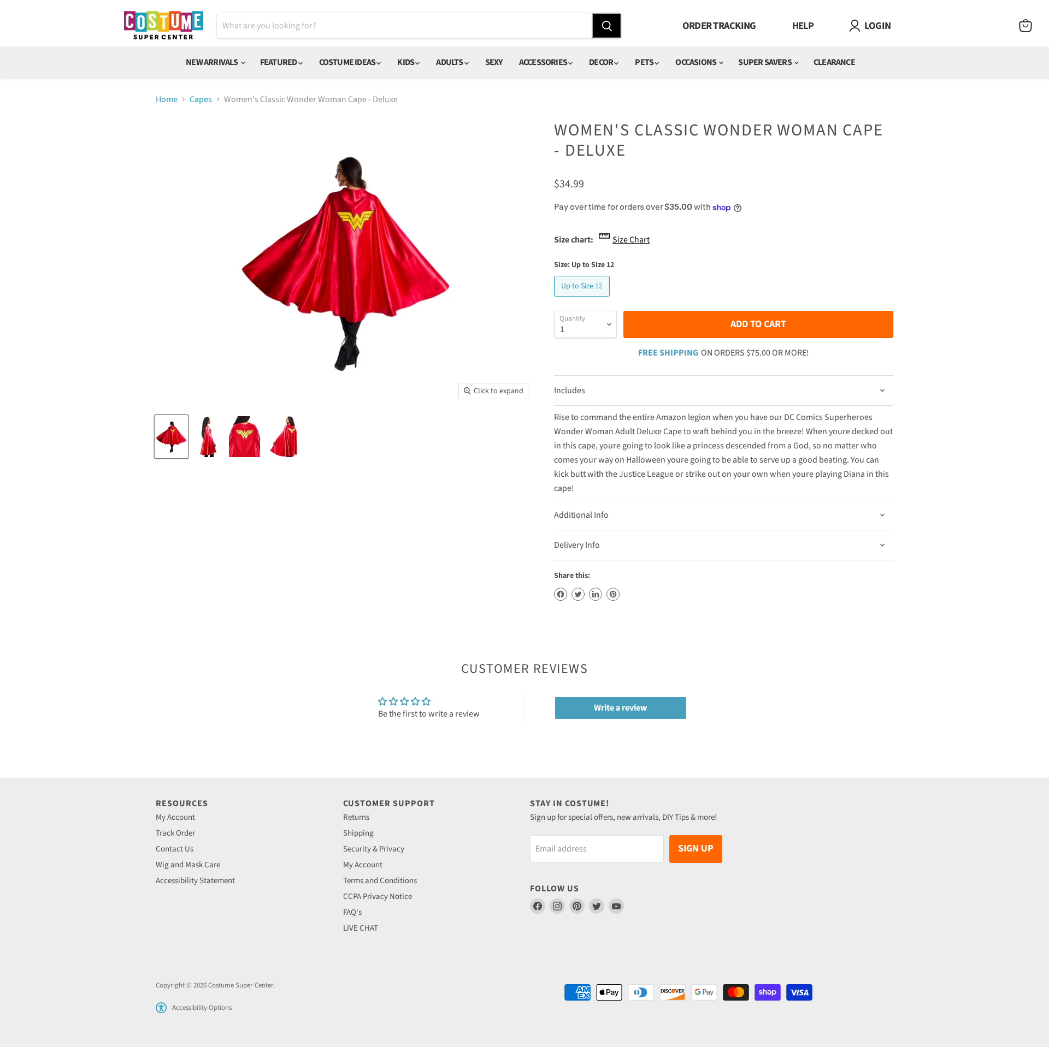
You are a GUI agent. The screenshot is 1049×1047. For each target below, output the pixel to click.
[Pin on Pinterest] (613, 594)
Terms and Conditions (380, 880)
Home (167, 99)
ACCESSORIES (543, 62)
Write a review (620, 708)
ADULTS (450, 62)
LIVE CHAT (360, 928)
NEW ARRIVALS (212, 62)
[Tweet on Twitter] (578, 594)
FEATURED (279, 62)
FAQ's (352, 912)
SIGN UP (696, 848)
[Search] (606, 25)
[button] (161, 1007)
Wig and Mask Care (188, 865)
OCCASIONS (696, 62)
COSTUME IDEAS (348, 62)
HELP (803, 26)
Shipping (358, 833)
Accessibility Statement (195, 880)
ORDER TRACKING (719, 26)
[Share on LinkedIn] (595, 594)
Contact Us (174, 849)
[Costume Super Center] (163, 26)
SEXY (494, 62)
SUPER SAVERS (765, 62)
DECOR (601, 62)
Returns (356, 817)
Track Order (175, 833)
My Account (175, 817)
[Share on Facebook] (560, 594)
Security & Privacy (373, 849)
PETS (645, 62)
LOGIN (877, 26)
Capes (201, 99)
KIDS (406, 62)
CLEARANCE (834, 62)
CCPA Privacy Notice (377, 896)
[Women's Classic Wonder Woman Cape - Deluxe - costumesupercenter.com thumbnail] (171, 436)
